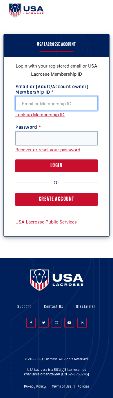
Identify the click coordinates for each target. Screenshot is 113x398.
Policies (83, 386)
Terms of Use (61, 386)
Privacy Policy (35, 386)
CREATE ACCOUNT (56, 199)
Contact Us (53, 307)
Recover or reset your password (47, 149)
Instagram (56, 323)
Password (26, 127)
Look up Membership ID (40, 114)
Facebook (31, 323)
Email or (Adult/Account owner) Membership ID (51, 89)
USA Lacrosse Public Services (46, 221)
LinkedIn (82, 323)
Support (24, 307)
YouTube (69, 323)
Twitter (44, 323)
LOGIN (56, 166)
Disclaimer (86, 307)
